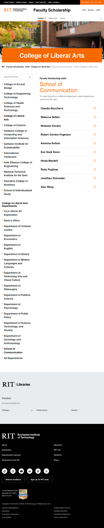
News (84, 10)
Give (99, 2)
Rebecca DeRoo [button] (50, 117)
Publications (53, 18)
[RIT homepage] (15, 10)
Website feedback (13, 479)
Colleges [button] (6, 410)
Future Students (9, 2)
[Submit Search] (30, 77)
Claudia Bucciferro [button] (52, 108)
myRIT (98, 10)
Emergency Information (10, 514)
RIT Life (57, 450)
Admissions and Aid (10, 460)
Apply (95, 2)
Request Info (85, 2)
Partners (56, 2)
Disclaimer (6, 511)
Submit (62, 18)
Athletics (58, 455)
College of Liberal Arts (40, 66)
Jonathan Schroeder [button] (53, 178)
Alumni (50, 2)
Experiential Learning (11, 455)
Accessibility (6, 517)
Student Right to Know (62, 508)
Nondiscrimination (60, 511)
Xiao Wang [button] (47, 187)
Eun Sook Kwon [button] (50, 152)
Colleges (41, 18)
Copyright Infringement (62, 514)
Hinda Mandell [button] (49, 160)
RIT (3, 66)
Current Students (21, 2)
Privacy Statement (60, 517)
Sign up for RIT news (40, 479)
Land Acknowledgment (10, 508)
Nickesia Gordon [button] (51, 126)
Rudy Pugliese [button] (49, 169)
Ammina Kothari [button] (50, 143)
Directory (91, 10)
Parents (31, 2)
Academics (6, 450)
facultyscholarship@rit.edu (11, 403)
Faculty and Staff (40, 2)
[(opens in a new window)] (4, 471)
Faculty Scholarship (52, 10)
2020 (27, 66)
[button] (101, 18)
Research (58, 445)
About (4, 445)
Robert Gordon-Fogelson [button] (56, 134)
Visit (91, 2)
